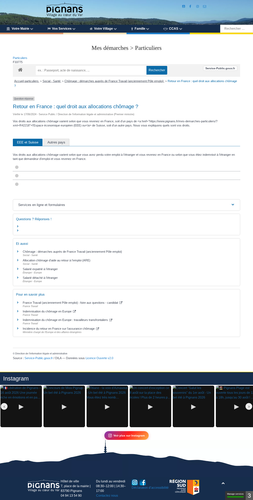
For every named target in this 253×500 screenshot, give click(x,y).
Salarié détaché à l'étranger (40, 277)
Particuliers (20, 58)
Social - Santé (51, 81)
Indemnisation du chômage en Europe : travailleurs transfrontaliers (66, 320)
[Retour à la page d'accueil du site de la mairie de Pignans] (64, 9)
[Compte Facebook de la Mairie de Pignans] (190, 6)
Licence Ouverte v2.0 (99, 358)
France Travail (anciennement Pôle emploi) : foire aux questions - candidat (71, 302)
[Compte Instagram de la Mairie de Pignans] (198, 6)
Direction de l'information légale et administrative (41, 353)
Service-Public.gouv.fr (220, 68)
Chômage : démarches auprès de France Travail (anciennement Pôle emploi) (114, 81)
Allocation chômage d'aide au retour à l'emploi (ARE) (56, 260)
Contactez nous (107, 495)
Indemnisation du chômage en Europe (47, 311)
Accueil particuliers (26, 81)
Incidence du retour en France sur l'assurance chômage (59, 328)
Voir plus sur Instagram (129, 435)
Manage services (235, 494)
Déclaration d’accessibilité (150, 487)
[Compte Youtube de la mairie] (184, 6)
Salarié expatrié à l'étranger (40, 269)
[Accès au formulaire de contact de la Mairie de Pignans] (205, 6)
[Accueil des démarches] (20, 69)
